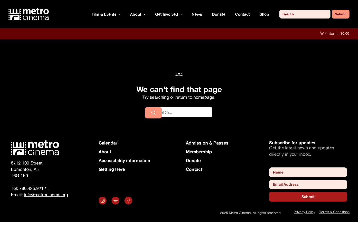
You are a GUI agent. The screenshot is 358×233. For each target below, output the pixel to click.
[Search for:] (179, 112)
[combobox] (304, 14)
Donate (218, 14)
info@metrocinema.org (46, 194)
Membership (199, 151)
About (105, 151)
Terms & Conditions (334, 212)
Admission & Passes (207, 142)
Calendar (108, 142)
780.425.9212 (33, 188)
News (197, 14)
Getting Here (112, 169)
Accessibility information (124, 160)
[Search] (153, 112)
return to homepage (194, 97)
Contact (242, 14)
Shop (264, 14)
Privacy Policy (304, 212)
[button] (118, 14)
